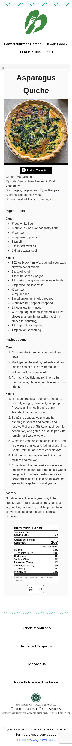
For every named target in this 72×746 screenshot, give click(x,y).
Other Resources (36, 628)
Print (37, 589)
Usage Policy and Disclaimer (36, 682)
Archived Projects (36, 646)
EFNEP (25, 52)
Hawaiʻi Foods (56, 44)
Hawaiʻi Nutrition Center (22, 44)
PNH (49, 52)
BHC (38, 52)
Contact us (36, 664)
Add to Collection (37, 170)
